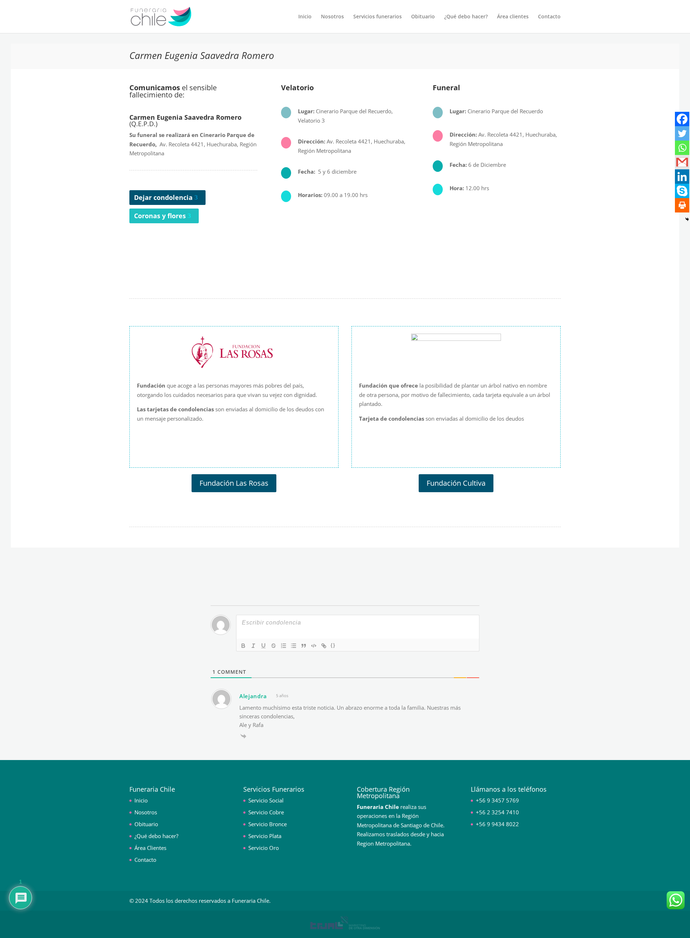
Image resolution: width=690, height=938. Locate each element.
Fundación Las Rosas (233, 483)
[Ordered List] (284, 645)
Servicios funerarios (377, 17)
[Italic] (253, 645)
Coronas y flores (160, 215)
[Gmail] (682, 162)
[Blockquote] (304, 645)
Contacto (549, 17)
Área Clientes (150, 847)
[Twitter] (682, 133)
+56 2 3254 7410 (497, 812)
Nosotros (332, 17)
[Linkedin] (682, 176)
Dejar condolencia (163, 197)
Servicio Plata (264, 835)
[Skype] (682, 191)
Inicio (305, 17)
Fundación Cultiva (456, 483)
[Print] (682, 205)
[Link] (324, 645)
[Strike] (273, 645)
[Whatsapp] (682, 148)
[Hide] (687, 219)
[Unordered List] (294, 645)
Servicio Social (266, 800)
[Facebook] (682, 119)
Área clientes (513, 17)
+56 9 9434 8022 (497, 824)
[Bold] (243, 645)
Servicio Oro (263, 847)
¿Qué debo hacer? (466, 17)
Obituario (423, 17)
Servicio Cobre (266, 812)
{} (333, 645)
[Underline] (263, 645)
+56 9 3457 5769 (497, 800)
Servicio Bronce (267, 824)
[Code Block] (314, 645)
